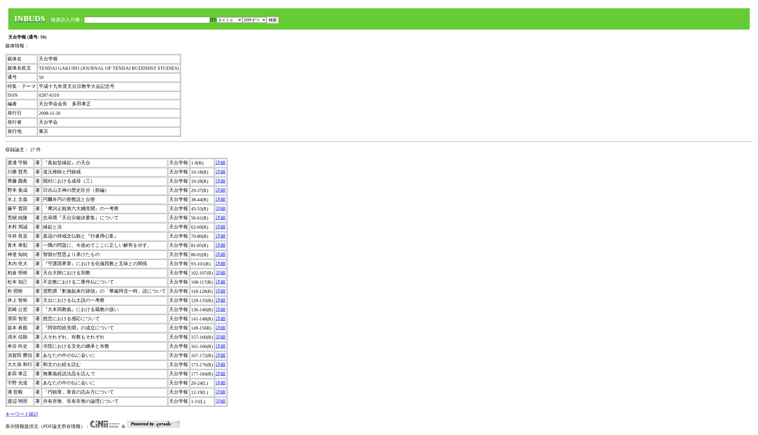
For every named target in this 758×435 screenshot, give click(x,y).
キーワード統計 (21, 414)
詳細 (220, 162)
